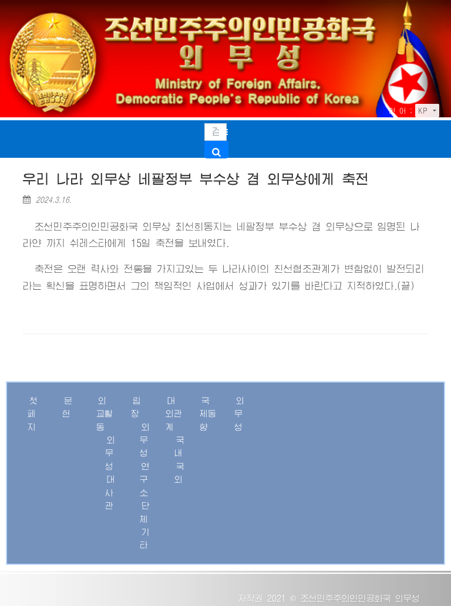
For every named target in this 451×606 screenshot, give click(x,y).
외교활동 (104, 414)
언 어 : (400, 110)
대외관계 (174, 414)
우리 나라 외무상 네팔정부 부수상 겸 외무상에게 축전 (196, 179)
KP (424, 110)
